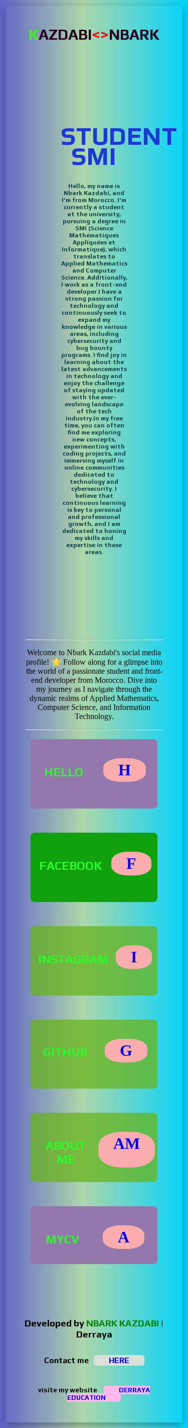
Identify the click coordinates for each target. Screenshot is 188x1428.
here (119, 1360)
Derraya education (108, 1393)
